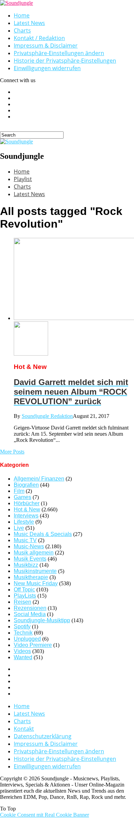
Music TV (25, 540)
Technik (23, 633)
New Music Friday (36, 583)
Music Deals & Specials (43, 534)
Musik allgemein (34, 552)
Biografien (26, 485)
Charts (22, 30)
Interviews (26, 516)
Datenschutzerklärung (42, 736)
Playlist (23, 179)
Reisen (22, 602)
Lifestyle (24, 522)
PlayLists (25, 596)
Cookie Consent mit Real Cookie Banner (44, 815)
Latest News (29, 23)
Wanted (23, 657)
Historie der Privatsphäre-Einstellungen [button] (65, 60)
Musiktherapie (31, 577)
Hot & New (27, 509)
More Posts (12, 452)
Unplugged (27, 639)
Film (19, 491)
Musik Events (30, 559)
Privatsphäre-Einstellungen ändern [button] (59, 53)
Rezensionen (30, 608)
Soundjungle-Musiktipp (42, 620)
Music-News (29, 546)
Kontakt (24, 728)
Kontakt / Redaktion (39, 38)
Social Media (30, 614)
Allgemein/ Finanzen (39, 479)
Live (19, 528)
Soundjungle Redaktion (47, 416)
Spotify (22, 626)
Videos (22, 651)
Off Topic (24, 589)
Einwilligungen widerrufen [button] (47, 68)
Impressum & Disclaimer (46, 45)
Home (22, 15)
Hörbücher (27, 503)
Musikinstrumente (35, 571)
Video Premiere (33, 645)
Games (22, 497)
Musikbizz (26, 565)
